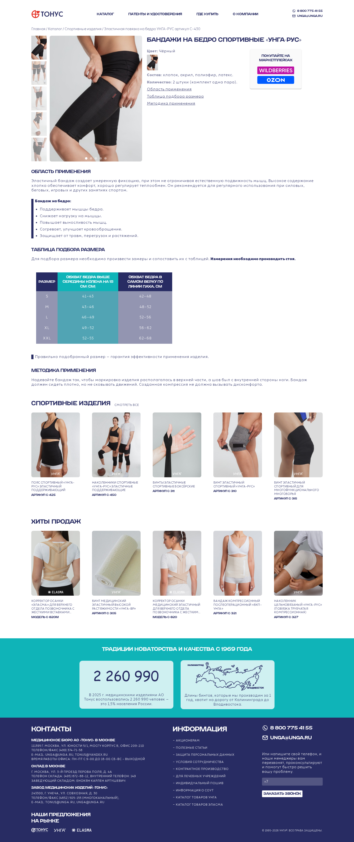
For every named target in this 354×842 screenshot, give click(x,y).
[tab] (86, 158)
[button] (39, 48)
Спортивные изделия (83, 29)
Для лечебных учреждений (201, 776)
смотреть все (126, 405)
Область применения (169, 89)
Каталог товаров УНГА (196, 797)
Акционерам (188, 740)
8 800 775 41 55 (310, 10)
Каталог (105, 14)
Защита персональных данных (205, 755)
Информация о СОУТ (195, 790)
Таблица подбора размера (175, 96)
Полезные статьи (191, 748)
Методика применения (171, 103)
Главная (38, 29)
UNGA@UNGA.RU (310, 15)
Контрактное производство (202, 769)
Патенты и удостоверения (155, 14)
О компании (245, 14)
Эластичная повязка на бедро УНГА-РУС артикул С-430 (152, 29)
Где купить (207, 14)
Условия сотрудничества (200, 762)
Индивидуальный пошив (199, 783)
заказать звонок (282, 793)
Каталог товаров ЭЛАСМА (199, 805)
